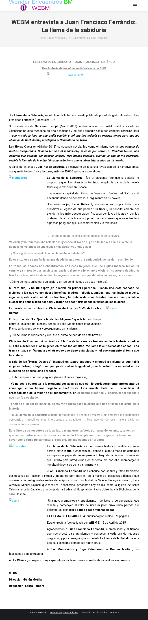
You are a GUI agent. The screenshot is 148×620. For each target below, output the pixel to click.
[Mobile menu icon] (135, 5)
